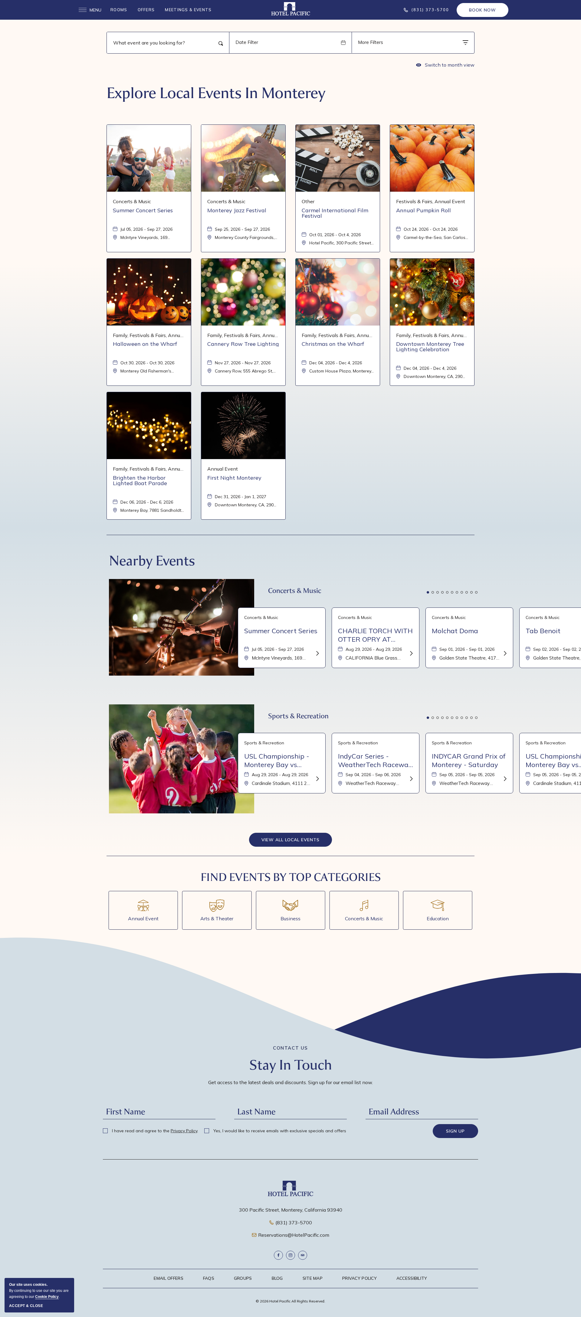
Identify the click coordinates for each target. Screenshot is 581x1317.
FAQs (208, 1278)
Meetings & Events (188, 9)
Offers (146, 9)
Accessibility (411, 1278)
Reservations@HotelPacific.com (293, 1235)
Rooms (118, 9)
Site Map (313, 1278)
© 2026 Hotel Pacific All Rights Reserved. (290, 1301)
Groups (243, 1278)
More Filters (370, 42)
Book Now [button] (482, 10)
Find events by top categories (291, 877)
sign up (455, 1131)
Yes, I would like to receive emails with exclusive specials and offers (279, 1130)
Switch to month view (445, 66)
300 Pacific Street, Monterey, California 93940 (290, 1210)
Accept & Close (26, 1306)
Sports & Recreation (298, 716)
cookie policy (47, 1297)
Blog (277, 1278)
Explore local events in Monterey (216, 93)
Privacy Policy (184, 1130)
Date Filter (246, 42)
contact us (290, 1048)
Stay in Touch (290, 1065)
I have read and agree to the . (154, 1130)
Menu (90, 10)
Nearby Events (152, 560)
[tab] (428, 592)
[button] (290, 840)
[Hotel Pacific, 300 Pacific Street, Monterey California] (291, 8)
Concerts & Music (294, 590)
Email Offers (168, 1278)
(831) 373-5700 (293, 1222)
